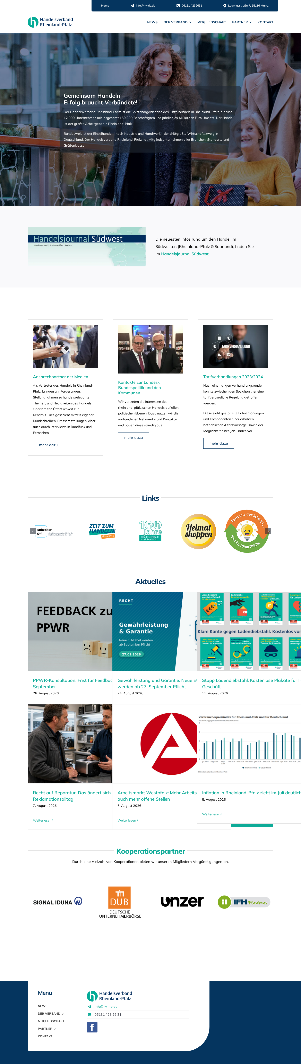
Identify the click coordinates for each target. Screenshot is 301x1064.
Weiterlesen (42, 820)
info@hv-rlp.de (106, 1006)
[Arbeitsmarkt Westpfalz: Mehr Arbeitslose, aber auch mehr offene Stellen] (171, 743)
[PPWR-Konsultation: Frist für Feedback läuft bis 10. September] (87, 631)
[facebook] (92, 1027)
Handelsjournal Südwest (185, 253)
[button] (33, 531)
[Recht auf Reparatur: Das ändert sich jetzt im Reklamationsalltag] (87, 743)
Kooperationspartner (150, 851)
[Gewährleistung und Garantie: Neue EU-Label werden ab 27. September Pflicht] (171, 631)
